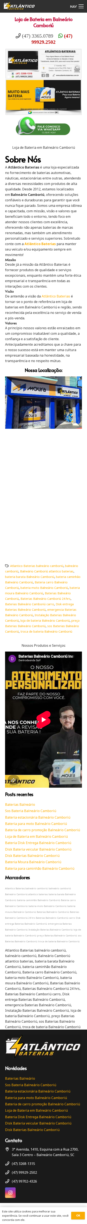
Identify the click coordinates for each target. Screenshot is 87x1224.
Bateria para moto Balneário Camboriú (36, 823)
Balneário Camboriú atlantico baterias (46, 571)
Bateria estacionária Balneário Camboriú (37, 817)
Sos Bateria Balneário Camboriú (30, 810)
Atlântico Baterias (56, 296)
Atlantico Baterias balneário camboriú (36, 566)
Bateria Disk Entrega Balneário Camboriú (38, 842)
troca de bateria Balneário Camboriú (46, 631)
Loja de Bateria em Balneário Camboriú (43, 22)
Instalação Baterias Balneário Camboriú (51, 929)
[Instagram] (10, 1192)
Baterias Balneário (20, 804)
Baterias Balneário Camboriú (53, 912)
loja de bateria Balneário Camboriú (45, 621)
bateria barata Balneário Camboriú (29, 577)
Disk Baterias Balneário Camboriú (32, 855)
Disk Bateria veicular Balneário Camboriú (38, 849)
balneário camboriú (60, 888)
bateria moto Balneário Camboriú (44, 588)
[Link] (19, 6)
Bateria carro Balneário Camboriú (49, 972)
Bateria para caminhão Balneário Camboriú (39, 868)
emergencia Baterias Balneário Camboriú (38, 1005)
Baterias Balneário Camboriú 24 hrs (45, 599)
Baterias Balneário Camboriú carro (29, 604)
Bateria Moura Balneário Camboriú (33, 862)
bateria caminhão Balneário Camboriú (38, 900)
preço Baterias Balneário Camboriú (57, 935)
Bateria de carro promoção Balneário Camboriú (42, 830)
